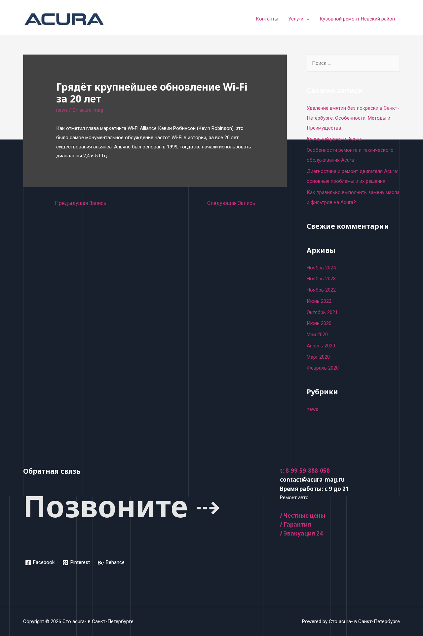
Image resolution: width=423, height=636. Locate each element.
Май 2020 (317, 335)
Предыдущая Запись (77, 203)
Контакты (267, 19)
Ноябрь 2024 (321, 268)
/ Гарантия (295, 524)
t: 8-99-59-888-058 (305, 470)
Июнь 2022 (319, 301)
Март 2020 (318, 357)
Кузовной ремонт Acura (334, 139)
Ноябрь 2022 (321, 290)
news (62, 110)
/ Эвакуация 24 (301, 533)
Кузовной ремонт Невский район (357, 19)
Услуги (295, 19)
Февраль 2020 (323, 368)
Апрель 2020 (321, 346)
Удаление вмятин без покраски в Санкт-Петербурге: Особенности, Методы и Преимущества (353, 118)
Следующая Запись (234, 203)
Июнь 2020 (319, 323)
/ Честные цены (302, 515)
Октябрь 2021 (322, 312)
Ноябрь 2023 (321, 279)
